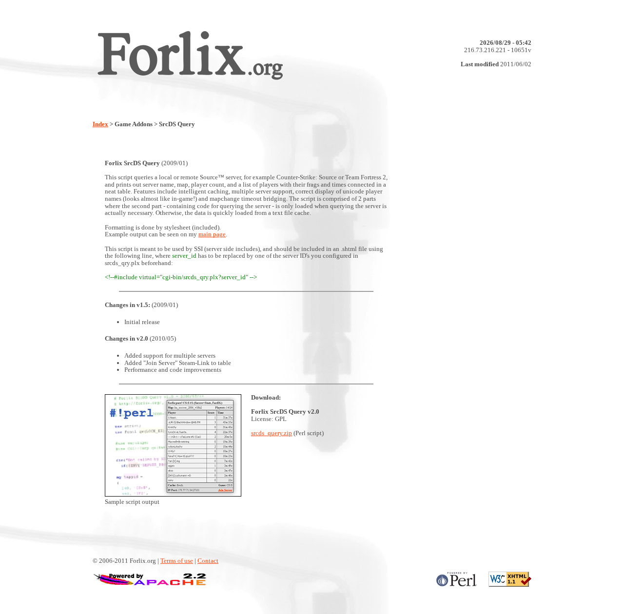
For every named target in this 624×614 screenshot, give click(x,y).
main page (212, 234)
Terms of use (176, 560)
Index (100, 124)
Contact (207, 560)
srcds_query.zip (271, 433)
